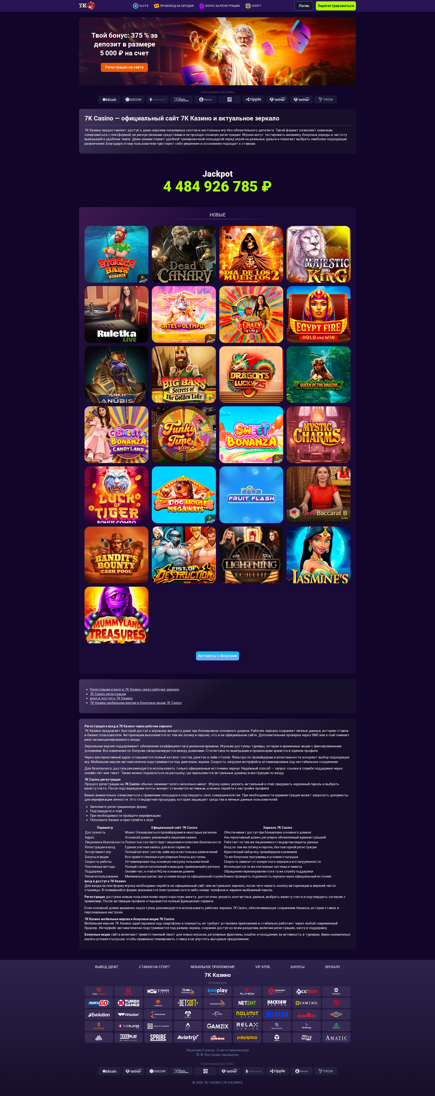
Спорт (256, 5)
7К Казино (217, 975)
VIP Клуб (262, 967)
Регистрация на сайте (124, 67)
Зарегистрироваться (336, 6)
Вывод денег (107, 967)
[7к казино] (89, 6)
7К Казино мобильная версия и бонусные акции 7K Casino (136, 703)
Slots (143, 5)
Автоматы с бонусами (217, 656)
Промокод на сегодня (177, 5)
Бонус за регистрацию (222, 5)
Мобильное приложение (213, 967)
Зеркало (332, 967)
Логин (304, 6)
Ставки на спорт (154, 967)
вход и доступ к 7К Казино (111, 698)
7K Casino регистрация (108, 694)
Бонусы (297, 967)
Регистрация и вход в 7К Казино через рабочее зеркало (134, 689)
